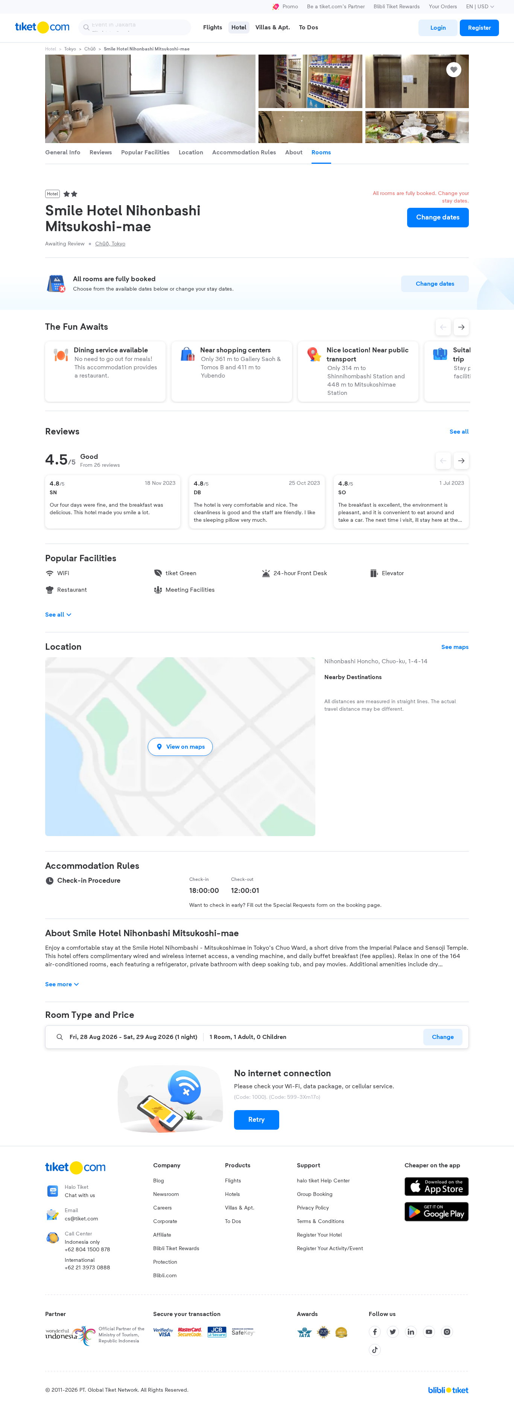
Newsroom (166, 1194)
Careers (162, 1208)
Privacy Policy (313, 1208)
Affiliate (162, 1235)
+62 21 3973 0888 (87, 1267)
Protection (165, 1262)
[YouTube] (429, 1332)
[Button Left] (443, 460)
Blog (158, 1180)
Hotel (50, 49)
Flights (233, 1180)
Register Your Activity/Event (330, 1248)
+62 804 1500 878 (87, 1249)
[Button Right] (461, 460)
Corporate (165, 1221)
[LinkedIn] (411, 1332)
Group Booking (315, 1194)
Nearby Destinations (353, 677)
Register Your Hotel (319, 1235)
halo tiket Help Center (323, 1180)
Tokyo (70, 49)
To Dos (233, 1221)
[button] (180, 746)
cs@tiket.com (81, 1219)
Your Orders (443, 6)
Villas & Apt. (239, 1208)
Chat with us (80, 1195)
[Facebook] (375, 1332)
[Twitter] (393, 1332)
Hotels (232, 1194)
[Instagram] (447, 1332)
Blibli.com (165, 1275)
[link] (438, 28)
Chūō (90, 49)
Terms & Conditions (320, 1221)
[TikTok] (375, 1350)
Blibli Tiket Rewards (397, 6)
